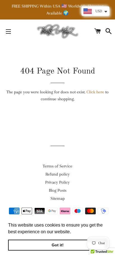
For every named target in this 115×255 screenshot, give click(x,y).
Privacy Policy (57, 182)
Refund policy (57, 174)
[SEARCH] (109, 31)
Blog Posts (57, 190)
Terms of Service (57, 166)
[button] (73, 232)
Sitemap (58, 198)
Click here (95, 91)
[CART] (97, 31)
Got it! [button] (58, 245)
